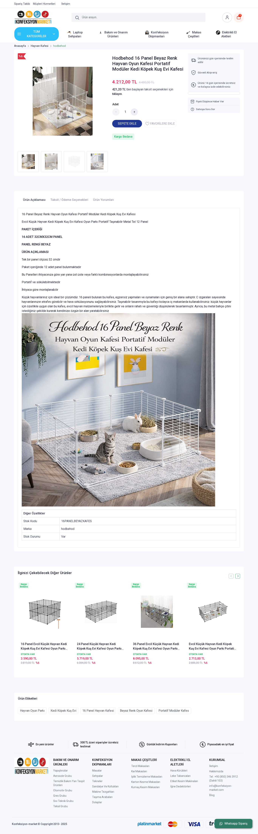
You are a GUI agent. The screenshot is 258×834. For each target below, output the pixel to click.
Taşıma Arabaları (102, 797)
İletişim (213, 766)
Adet (115, 104)
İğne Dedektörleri (180, 786)
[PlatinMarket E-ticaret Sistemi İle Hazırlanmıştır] (149, 824)
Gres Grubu (59, 795)
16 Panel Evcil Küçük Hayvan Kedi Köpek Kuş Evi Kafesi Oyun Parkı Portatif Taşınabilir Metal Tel (44, 646)
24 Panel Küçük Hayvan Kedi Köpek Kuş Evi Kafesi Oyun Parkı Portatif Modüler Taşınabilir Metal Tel (100, 646)
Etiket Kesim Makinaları (184, 781)
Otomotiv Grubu (62, 790)
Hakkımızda (216, 771)
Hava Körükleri (178, 770)
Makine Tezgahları (103, 791)
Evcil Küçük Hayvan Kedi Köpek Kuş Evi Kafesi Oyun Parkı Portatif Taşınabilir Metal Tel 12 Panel (212, 646)
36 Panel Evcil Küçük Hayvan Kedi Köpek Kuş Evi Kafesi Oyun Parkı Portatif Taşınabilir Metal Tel (156, 646)
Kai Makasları (139, 771)
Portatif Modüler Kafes (173, 710)
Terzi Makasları (140, 766)
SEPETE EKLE (127, 123)
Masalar (97, 770)
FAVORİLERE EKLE (162, 123)
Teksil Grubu (60, 806)
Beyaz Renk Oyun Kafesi (136, 710)
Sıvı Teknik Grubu (63, 800)
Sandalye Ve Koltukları (105, 786)
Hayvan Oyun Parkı (32, 710)
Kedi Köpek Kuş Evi (63, 710)
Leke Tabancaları (180, 775)
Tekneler (97, 781)
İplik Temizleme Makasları (146, 776)
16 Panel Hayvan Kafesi (98, 710)
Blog (212, 795)
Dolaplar (97, 802)
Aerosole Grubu (62, 775)
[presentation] (231, 576)
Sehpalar (97, 775)
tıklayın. (117, 94)
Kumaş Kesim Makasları (145, 787)
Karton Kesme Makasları (145, 781)
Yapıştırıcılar (60, 770)
